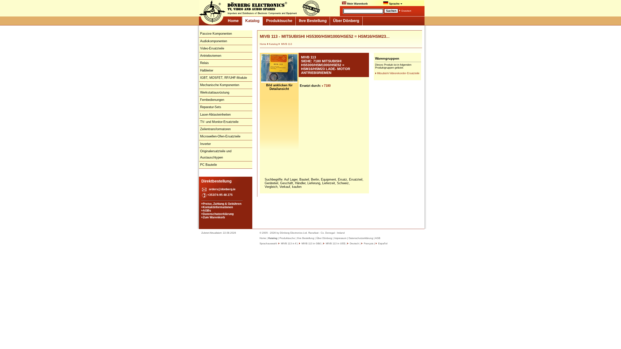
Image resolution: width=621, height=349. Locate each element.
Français (368, 243)
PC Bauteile (208, 165)
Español (382, 243)
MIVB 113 (286, 44)
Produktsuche (279, 21)
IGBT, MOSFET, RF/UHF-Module (223, 77)
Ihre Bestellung (313, 21)
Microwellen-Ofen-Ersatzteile (220, 136)
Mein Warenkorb (357, 3)
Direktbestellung (216, 181)
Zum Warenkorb (214, 217)
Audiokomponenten (213, 41)
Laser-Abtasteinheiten (215, 114)
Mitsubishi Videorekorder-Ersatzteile (398, 73)
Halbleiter (206, 70)
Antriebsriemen (210, 55)
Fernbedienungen (212, 100)
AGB (377, 238)
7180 (327, 85)
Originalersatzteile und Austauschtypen (215, 154)
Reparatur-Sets (210, 107)
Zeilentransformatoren (215, 129)
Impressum (340, 238)
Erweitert (406, 10)
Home (233, 21)
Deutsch (354, 243)
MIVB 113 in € (288, 243)
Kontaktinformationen (218, 207)
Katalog (252, 21)
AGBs (207, 210)
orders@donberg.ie (222, 189)
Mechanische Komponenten (219, 85)
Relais (204, 63)
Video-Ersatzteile (212, 48)
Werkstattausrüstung (214, 92)
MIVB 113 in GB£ (311, 243)
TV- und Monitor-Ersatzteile (219, 122)
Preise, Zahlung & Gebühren (222, 204)
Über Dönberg (346, 21)
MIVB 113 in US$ (335, 243)
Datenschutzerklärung (218, 214)
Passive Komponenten (216, 33)
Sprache (394, 3)
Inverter (205, 144)
